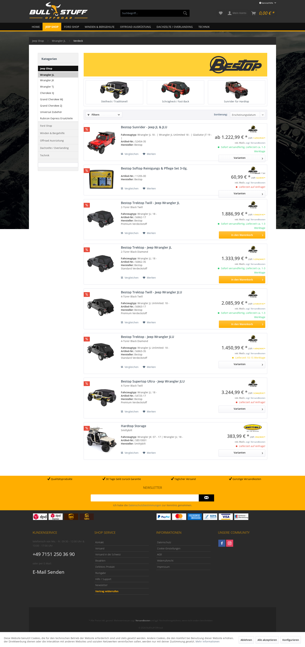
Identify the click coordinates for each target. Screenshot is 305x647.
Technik (44, 155)
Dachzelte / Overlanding (54, 148)
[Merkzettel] (221, 13)
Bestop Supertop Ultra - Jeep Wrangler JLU (153, 381)
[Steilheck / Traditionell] (114, 90)
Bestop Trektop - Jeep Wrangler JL (146, 247)
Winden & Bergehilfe (52, 133)
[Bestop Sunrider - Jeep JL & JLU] (101, 140)
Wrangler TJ (47, 86)
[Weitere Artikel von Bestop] (252, 129)
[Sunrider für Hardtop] (236, 90)
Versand (99, 548)
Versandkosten (143, 620)
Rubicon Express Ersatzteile (56, 118)
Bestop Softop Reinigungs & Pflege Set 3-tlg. (154, 168)
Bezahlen (100, 560)
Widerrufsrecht (165, 560)
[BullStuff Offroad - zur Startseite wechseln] (58, 12)
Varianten (240, 157)
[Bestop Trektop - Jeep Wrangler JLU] (101, 352)
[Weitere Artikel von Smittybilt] (252, 428)
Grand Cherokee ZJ (51, 105)
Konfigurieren (290, 640)
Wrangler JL (47, 74)
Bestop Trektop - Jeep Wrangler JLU (147, 336)
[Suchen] (185, 13)
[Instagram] (229, 543)
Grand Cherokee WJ (51, 99)
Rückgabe (100, 573)
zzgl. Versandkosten (255, 142)
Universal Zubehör (51, 112)
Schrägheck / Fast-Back (175, 101)
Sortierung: (221, 114)
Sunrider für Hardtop (236, 101)
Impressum (163, 566)
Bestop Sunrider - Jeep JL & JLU (144, 127)
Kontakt (99, 542)
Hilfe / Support (103, 579)
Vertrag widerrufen (106, 591)
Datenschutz (164, 542)
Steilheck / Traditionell (114, 101)
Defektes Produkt (105, 566)
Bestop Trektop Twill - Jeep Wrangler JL (150, 203)
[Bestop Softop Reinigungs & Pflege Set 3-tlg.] (101, 179)
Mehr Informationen (208, 641)
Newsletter (101, 585)
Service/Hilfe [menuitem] (267, 3)
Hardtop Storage (133, 426)
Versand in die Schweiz (108, 554)
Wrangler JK (47, 80)
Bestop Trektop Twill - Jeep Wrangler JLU (151, 292)
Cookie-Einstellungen (168, 548)
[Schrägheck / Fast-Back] (175, 90)
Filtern (95, 114)
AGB (159, 554)
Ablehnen (246, 640)
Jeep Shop (46, 68)
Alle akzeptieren (267, 640)
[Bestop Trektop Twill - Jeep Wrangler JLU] (101, 307)
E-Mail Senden (48, 572)
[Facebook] (221, 543)
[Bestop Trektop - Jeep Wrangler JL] (101, 263)
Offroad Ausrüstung (52, 140)
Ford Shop (46, 125)
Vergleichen (131, 154)
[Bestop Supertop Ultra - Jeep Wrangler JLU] (101, 397)
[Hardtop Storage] (101, 439)
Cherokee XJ (47, 93)
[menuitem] (155, 15)
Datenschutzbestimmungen (144, 505)
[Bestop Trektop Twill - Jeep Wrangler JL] (101, 218)
